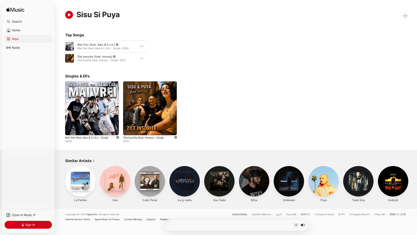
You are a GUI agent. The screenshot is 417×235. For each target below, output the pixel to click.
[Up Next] (296, 225)
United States (239, 214)
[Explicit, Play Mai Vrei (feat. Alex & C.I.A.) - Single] (70, 129)
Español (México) (261, 214)
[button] (28, 21)
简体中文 (305, 214)
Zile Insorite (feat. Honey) (94, 56)
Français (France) (324, 214)
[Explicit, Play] (69, 46)
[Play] (69, 15)
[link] (80, 160)
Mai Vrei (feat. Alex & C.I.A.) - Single (89, 83)
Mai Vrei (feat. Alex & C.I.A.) (96, 44)
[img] (15, 9)
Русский (291, 214)
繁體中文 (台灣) (398, 214)
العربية (279, 214)
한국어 (341, 214)
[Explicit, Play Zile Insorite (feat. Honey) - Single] (128, 129)
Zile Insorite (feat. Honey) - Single (146, 83)
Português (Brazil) (359, 214)
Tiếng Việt (379, 214)
